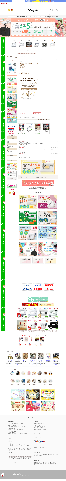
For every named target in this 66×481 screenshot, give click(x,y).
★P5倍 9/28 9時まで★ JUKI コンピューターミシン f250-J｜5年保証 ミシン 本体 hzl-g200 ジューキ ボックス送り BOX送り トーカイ (22, 318)
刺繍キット (27, 16)
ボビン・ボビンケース (40, 56)
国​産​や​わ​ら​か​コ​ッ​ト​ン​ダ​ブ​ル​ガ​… (42, 343)
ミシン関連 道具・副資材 (33, 56)
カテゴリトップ (20, 56)
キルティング (44, 16)
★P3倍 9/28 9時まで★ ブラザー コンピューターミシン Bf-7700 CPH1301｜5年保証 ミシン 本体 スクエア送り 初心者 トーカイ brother (43, 318)
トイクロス (39, 16)
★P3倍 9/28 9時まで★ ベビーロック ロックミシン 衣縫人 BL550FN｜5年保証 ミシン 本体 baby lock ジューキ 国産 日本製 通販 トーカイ (43, 330)
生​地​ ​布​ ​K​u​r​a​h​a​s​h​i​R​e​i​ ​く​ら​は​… (26, 343)
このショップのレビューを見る (54, 137)
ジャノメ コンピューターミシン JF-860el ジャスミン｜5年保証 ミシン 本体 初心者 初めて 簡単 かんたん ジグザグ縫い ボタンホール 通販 (53, 318)
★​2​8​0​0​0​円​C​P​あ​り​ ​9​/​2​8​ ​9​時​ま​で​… (20, 343)
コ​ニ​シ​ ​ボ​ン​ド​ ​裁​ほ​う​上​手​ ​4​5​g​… (31, 343)
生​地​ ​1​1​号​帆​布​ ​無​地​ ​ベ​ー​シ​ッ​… (37, 343)
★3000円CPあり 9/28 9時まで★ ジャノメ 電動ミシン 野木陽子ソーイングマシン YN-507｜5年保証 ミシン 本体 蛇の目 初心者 (22, 330)
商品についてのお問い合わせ (24, 117)
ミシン (28, 56)
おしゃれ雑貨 (35, 16)
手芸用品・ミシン (24, 56)
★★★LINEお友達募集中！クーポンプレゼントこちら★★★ (27, 53)
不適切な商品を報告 (32, 117)
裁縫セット (31, 16)
